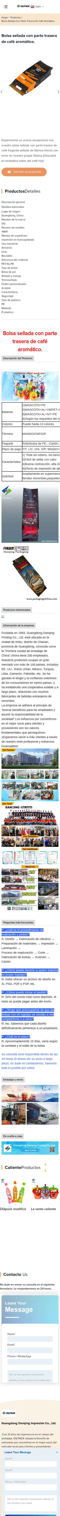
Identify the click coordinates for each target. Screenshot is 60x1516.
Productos (15, 17)
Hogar (5, 17)
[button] (46, 1165)
